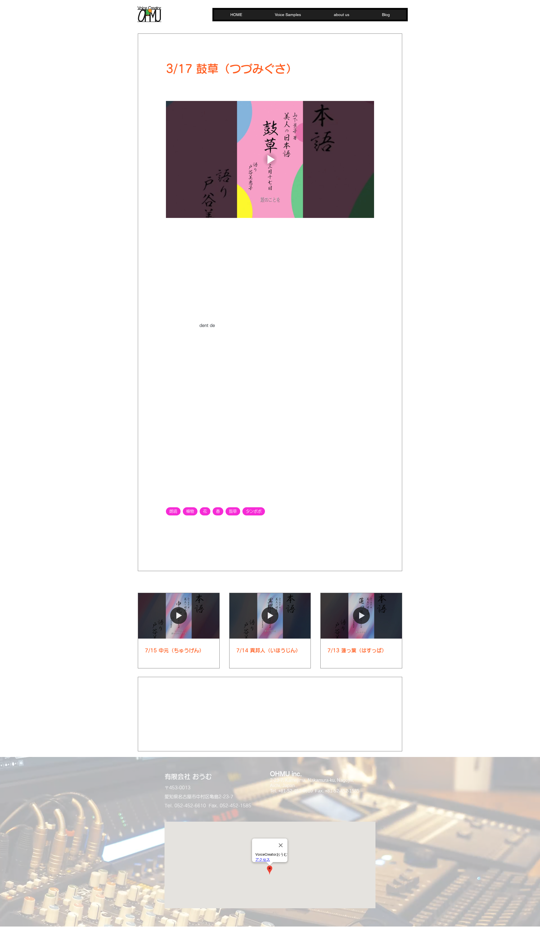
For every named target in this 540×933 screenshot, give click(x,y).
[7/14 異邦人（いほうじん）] (270, 616)
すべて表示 (392, 582)
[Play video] (270, 159)
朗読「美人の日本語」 (186, 525)
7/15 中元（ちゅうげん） (174, 650)
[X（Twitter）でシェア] (182, 544)
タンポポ (254, 511)
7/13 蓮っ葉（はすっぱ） (357, 650)
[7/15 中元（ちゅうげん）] (178, 616)
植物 (190, 511)
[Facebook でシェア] (168, 544)
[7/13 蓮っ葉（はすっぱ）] (361, 616)
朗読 (173, 511)
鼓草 (233, 511)
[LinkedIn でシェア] (196, 544)
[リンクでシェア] (210, 544)
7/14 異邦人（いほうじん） (268, 650)
